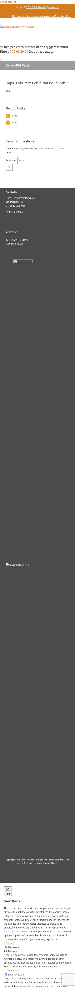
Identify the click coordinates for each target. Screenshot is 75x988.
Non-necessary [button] (11, 970)
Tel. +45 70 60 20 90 (17, 240)
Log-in (55, 863)
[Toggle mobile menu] (1, 59)
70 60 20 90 (33, 7)
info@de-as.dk (50, 7)
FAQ (14, 116)
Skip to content (8, 1)
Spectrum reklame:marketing (37, 863)
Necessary (13, 947)
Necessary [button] (9, 943)
